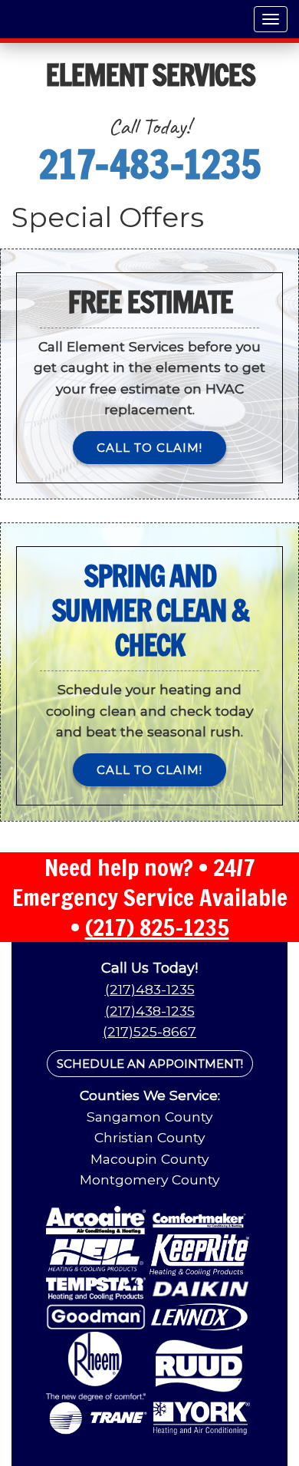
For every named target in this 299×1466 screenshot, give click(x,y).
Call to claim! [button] (149, 447)
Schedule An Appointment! (150, 1063)
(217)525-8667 (149, 1031)
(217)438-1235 (150, 1011)
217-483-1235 (149, 164)
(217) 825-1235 (157, 927)
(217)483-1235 (150, 989)
